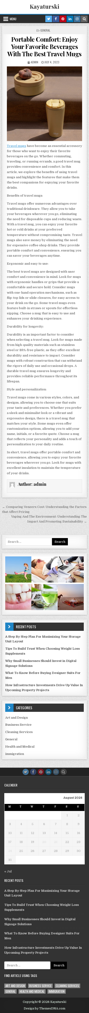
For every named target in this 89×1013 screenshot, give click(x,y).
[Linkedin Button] (48, 772)
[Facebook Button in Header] (55, 19)
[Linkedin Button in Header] (70, 19)
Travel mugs (16, 146)
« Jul (8, 871)
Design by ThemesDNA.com (44, 1008)
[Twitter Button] (26, 772)
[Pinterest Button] (41, 772)
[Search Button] (64, 772)
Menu (13, 18)
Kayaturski (44, 6)
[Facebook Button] (33, 772)
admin (34, 62)
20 (44, 842)
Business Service (18, 724)
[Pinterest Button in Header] (63, 19)
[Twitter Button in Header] (48, 19)
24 (10, 851)
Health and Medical (19, 746)
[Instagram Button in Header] (77, 19)
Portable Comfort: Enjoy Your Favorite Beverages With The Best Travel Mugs (44, 46)
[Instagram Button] (56, 772)
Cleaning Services (19, 732)
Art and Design (16, 717)
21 (55, 842)
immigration (14, 754)
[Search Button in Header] (84, 19)
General (45, 30)
